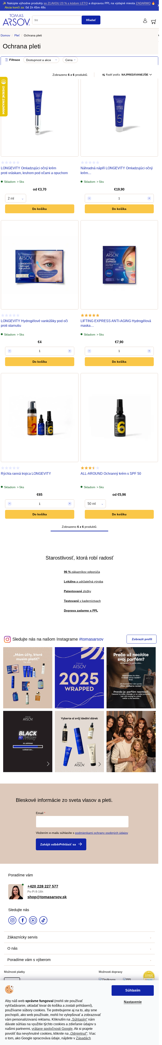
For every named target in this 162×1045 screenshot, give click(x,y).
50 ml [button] (92, 503)
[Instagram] (12, 920)
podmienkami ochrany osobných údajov (101, 832)
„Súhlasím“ (79, 1019)
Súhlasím (132, 990)
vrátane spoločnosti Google (52, 1028)
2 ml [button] (11, 198)
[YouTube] (33, 920)
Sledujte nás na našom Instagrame (45, 639)
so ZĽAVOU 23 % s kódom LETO (66, 3)
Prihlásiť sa (67, 844)
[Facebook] (23, 920)
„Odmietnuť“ (78, 1033)
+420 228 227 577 (42, 886)
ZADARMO (143, 3)
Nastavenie (133, 1002)
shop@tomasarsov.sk (47, 897)
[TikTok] (43, 920)
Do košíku (39, 209)
